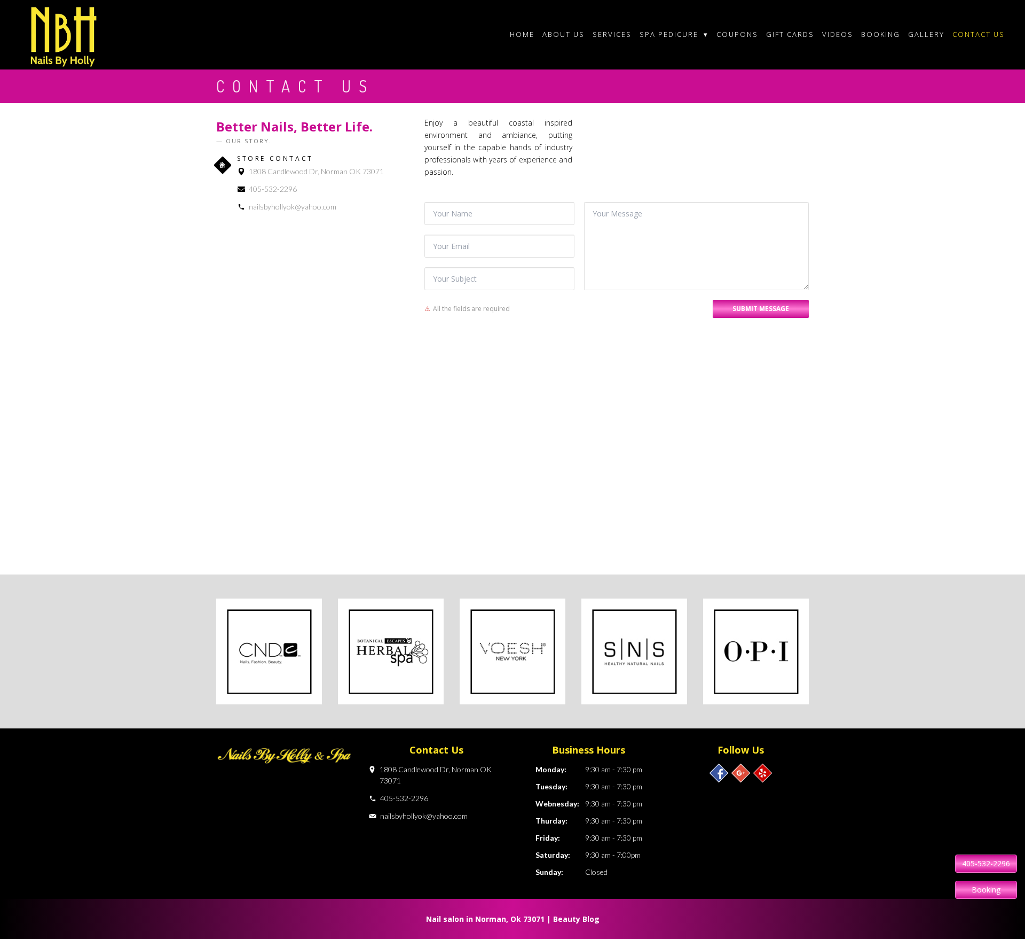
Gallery (926, 34)
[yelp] (762, 773)
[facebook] (719, 773)
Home (522, 34)
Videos (837, 34)
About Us (563, 34)
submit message (760, 308)
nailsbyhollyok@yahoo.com (292, 206)
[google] (741, 773)
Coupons (737, 34)
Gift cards (790, 34)
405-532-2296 (273, 188)
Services (612, 34)
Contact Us (978, 34)
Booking (880, 34)
